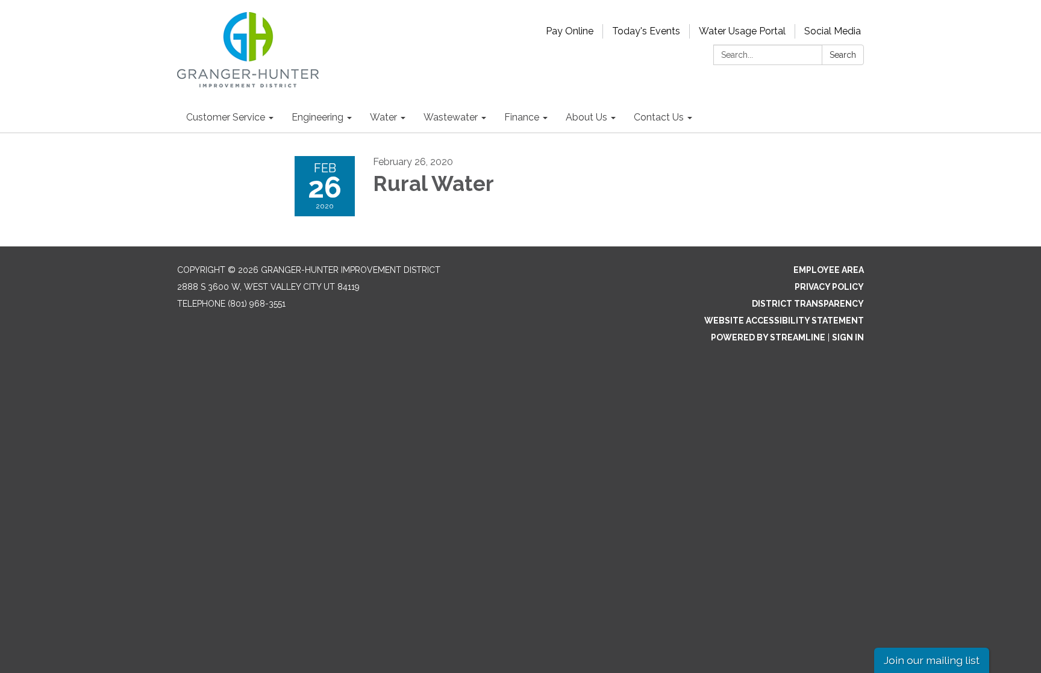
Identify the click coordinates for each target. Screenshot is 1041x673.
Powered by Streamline (768, 337)
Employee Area (828, 270)
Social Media (832, 31)
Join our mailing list (932, 660)
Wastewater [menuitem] (451, 117)
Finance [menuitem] (521, 117)
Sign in (848, 337)
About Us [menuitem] (586, 117)
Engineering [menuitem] (317, 117)
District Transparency (808, 303)
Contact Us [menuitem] (659, 117)
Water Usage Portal (742, 31)
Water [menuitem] (383, 117)
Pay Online (569, 31)
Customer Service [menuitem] (225, 117)
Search (843, 55)
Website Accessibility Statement (784, 320)
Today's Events (646, 31)
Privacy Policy (829, 287)
